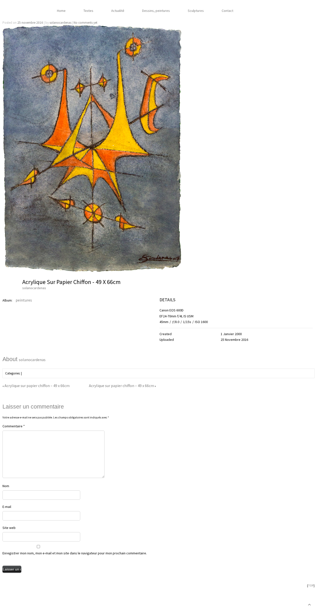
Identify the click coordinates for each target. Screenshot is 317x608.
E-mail (6, 506)
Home (61, 10)
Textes (88, 10)
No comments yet (85, 23)
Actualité (117, 10)
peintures (24, 300)
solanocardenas (60, 23)
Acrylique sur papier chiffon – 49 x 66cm (55, 16)
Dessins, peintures (156, 10)
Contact (227, 10)
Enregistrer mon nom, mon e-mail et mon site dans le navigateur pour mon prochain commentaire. (74, 553)
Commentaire (13, 426)
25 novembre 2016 (30, 23)
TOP (311, 585)
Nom (5, 486)
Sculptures (196, 10)
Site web (9, 527)
